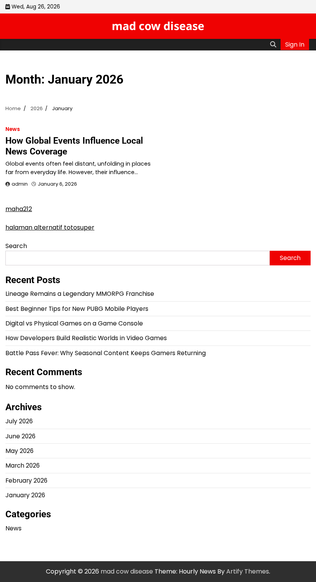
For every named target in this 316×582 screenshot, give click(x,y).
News (12, 129)
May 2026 (19, 451)
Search (16, 246)
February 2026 (26, 480)
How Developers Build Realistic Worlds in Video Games (86, 338)
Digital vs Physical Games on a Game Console (74, 323)
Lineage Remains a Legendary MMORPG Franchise (79, 294)
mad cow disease (158, 25)
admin (20, 184)
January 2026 (25, 495)
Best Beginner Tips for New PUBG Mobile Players (76, 309)
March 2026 (22, 465)
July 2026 (19, 421)
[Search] (273, 44)
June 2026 (20, 436)
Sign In (294, 44)
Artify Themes (247, 571)
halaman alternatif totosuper (49, 227)
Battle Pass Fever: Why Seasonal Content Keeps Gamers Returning (105, 353)
